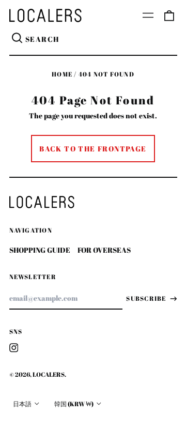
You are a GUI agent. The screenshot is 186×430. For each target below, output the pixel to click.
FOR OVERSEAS (104, 250)
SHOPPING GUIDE (39, 250)
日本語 (23, 404)
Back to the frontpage (92, 148)
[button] (169, 15)
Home (62, 74)
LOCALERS (49, 374)
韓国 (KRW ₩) (74, 404)
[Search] (17, 39)
